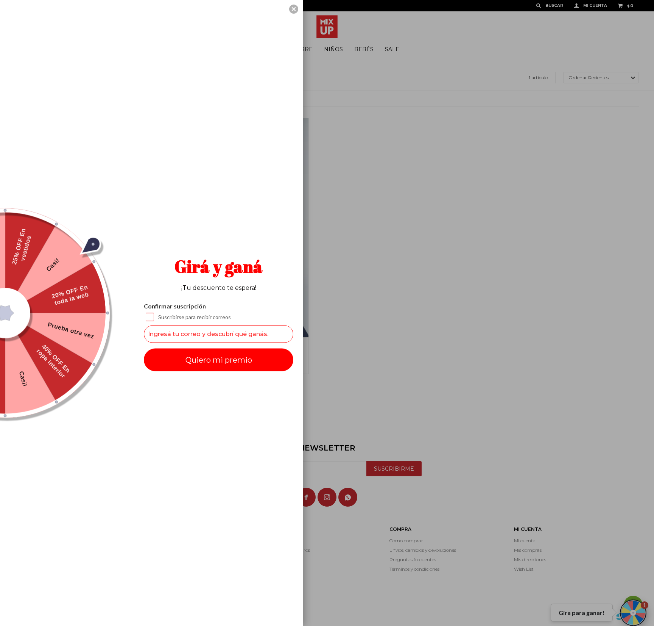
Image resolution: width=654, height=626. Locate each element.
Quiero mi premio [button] (218, 359)
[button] (293, 9)
